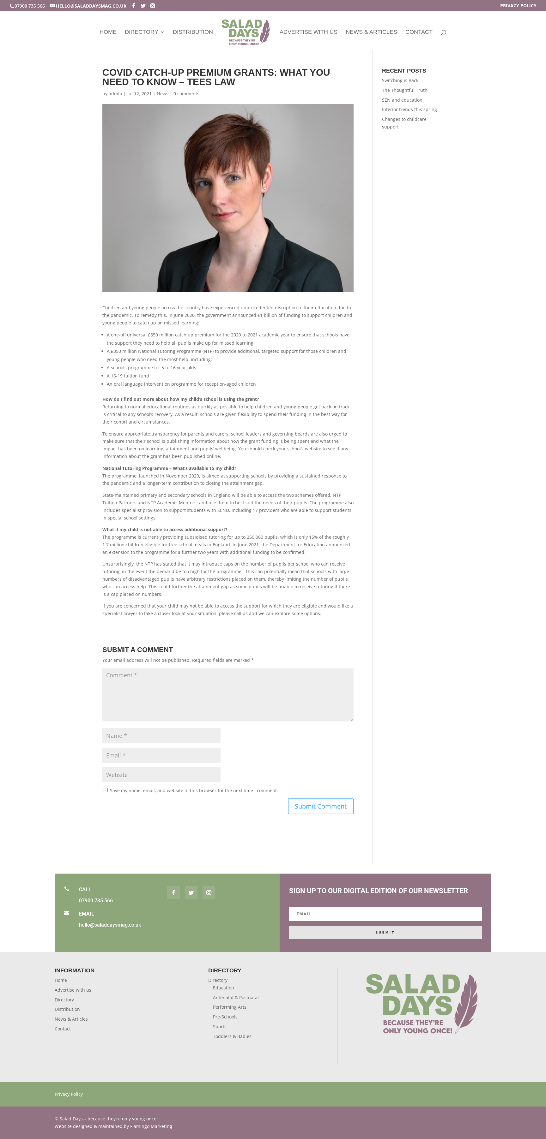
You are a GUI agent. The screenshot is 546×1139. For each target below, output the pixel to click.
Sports (220, 1026)
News (162, 94)
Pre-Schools (225, 1017)
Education (223, 988)
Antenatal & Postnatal (236, 997)
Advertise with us (308, 32)
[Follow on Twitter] (191, 892)
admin (115, 94)
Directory (141, 32)
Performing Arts (229, 1007)
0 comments (186, 94)
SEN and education (402, 100)
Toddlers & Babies (232, 1036)
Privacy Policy (518, 6)
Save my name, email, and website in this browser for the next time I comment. (194, 790)
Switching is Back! (401, 80)
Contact (419, 32)
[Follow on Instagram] (209, 892)
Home (108, 32)
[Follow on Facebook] (173, 892)
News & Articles (371, 32)
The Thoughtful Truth (405, 90)
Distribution (193, 32)
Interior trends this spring (409, 109)
